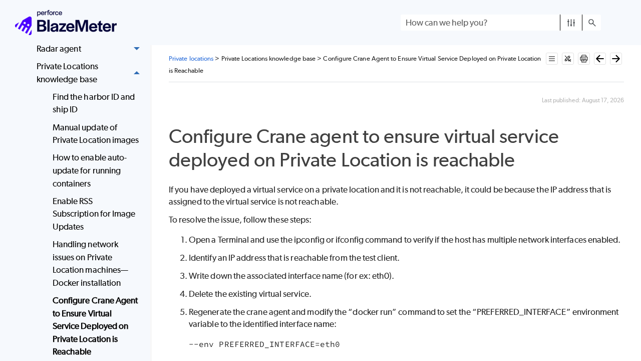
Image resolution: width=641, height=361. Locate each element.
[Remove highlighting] (568, 59)
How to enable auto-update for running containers (90, 170)
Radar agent (59, 49)
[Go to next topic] (616, 59)
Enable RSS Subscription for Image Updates (94, 214)
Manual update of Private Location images (96, 133)
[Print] (584, 59)
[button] (571, 23)
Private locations (191, 58)
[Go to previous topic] (600, 59)
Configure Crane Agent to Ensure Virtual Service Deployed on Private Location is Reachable (95, 325)
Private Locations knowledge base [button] (67, 72)
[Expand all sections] (552, 59)
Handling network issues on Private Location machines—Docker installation (90, 263)
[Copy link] (526, 162)
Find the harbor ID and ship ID (94, 103)
